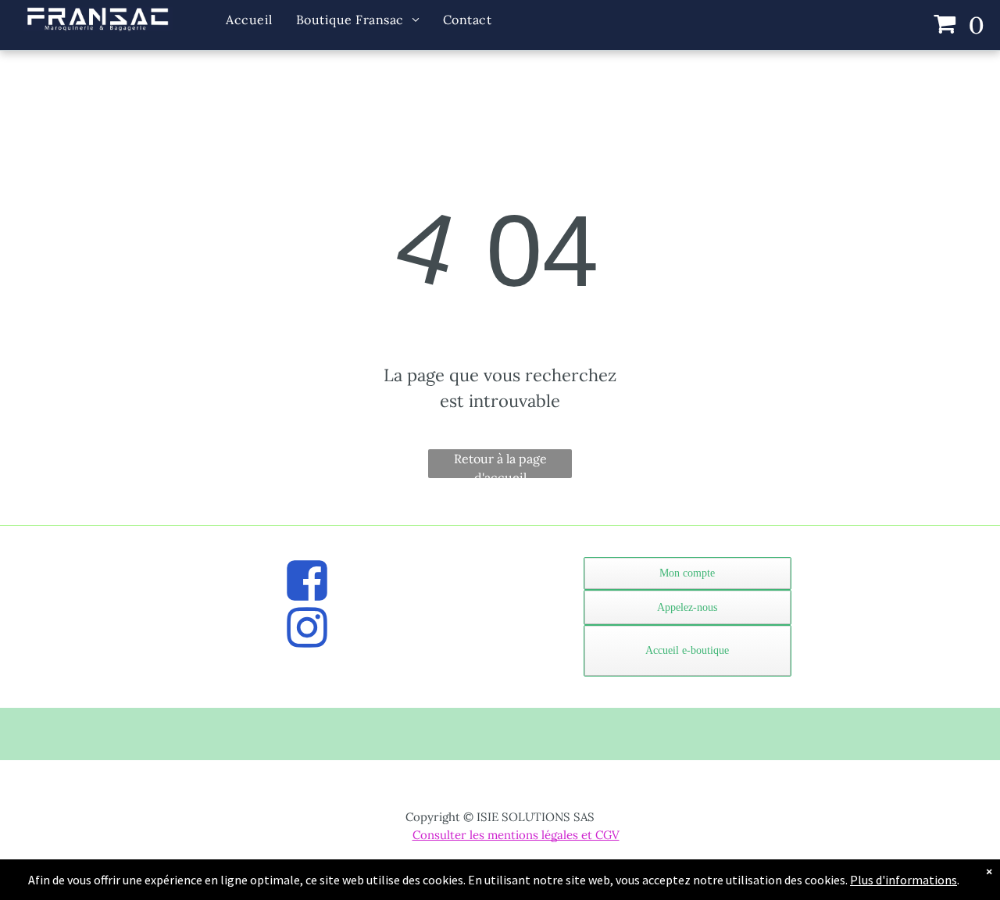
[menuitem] (249, 20)
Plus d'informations (903, 880)
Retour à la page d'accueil (500, 464)
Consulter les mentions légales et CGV (516, 834)
